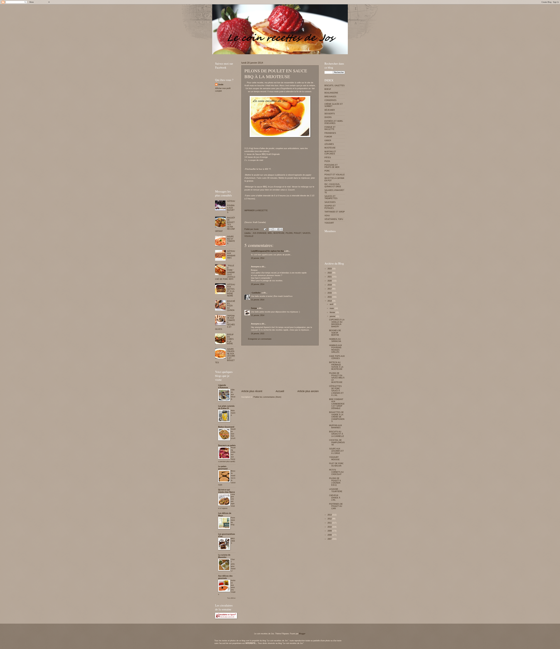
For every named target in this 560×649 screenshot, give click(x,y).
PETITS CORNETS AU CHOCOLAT (336, 472)
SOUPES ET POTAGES (330, 207)
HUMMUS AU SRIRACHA (335, 340)
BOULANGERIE (331, 93)
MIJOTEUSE (279, 233)
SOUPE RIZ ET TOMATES (231, 239)
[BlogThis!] (273, 229)
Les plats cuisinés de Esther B (226, 407)
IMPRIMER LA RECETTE (256, 210)
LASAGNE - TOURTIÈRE (335, 490)
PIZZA (327, 161)
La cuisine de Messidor (224, 556)
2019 (330, 285)
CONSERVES (330, 100)
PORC (327, 171)
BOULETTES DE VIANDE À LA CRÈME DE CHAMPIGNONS (336, 416)
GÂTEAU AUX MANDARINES (231, 254)
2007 (330, 539)
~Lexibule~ (256, 293)
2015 (330, 297)
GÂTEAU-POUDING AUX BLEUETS (231, 206)
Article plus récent (251, 391)
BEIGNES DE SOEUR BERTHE (335, 332)
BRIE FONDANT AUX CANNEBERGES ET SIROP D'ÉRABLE (337, 403)
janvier (333, 316)
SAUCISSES (330, 202)
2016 (330, 293)
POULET (297, 233)
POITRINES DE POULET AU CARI (336, 506)
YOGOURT (329, 223)
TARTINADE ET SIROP (334, 212)
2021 (330, 277)
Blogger (302, 634)
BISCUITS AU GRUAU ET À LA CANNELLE (336, 434)
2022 (330, 273)
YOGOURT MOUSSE (334, 458)
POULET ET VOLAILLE (334, 175)
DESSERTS (329, 114)
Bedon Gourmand (226, 427)
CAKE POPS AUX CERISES (337, 357)
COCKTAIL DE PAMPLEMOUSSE (337, 442)
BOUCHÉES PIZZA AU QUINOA (231, 305)
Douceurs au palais (227, 445)
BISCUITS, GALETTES (334, 85)
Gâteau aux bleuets (233, 394)
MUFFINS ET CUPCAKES (330, 152)
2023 (330, 269)
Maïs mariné (233, 413)
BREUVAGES (330, 97)
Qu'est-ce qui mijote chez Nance (226, 491)
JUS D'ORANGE (260, 233)
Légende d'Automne (223, 386)
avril (332, 304)
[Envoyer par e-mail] (270, 229)
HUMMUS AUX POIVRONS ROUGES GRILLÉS (335, 348)
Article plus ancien (308, 391)
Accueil (280, 391)
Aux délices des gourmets (225, 577)
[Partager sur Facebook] (278, 229)
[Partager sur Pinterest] (281, 229)
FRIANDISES (330, 133)
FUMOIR (328, 137)
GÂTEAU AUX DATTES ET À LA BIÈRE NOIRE (231, 290)
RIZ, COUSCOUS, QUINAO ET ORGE (332, 185)
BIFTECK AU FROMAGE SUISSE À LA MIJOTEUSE (336, 365)
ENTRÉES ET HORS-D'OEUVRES (333, 122)
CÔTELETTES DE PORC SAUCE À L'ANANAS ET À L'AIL (336, 390)
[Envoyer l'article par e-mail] (265, 229)
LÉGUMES (329, 144)
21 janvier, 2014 (257, 300)
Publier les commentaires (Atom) (267, 397)
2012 (330, 519)
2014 (330, 301)
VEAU (327, 215)
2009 (330, 531)
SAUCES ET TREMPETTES (330, 197)
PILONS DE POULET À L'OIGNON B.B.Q (335, 481)
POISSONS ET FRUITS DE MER (331, 166)
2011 (330, 523)
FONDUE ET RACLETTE (329, 128)
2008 (330, 535)
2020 (330, 281)
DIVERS (328, 117)
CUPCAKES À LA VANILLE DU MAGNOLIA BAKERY (336, 323)
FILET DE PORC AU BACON (336, 464)
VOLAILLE (248, 236)
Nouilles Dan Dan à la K (233, 433)
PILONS (289, 233)
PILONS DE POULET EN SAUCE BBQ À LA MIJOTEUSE (336, 377)
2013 (330, 515)
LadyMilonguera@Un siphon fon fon (267, 251)
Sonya (254, 308)
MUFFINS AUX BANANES (335, 426)
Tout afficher (231, 598)
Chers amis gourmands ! (233, 565)
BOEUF (327, 89)
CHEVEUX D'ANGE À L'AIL (334, 497)
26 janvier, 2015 (257, 333)
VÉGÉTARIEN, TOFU (333, 219)
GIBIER (327, 140)
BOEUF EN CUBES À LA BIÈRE (230, 339)
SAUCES (306, 233)
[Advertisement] (268, 55)
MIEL (270, 233)
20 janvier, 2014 (257, 258)
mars (332, 308)
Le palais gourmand (223, 467)
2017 (330, 289)
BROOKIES (233, 541)
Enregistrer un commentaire (259, 339)
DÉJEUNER (329, 110)
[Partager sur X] (275, 229)
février (333, 312)
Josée (220, 84)
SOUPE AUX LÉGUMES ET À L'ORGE (336, 451)
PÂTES (327, 157)
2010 (330, 527)
